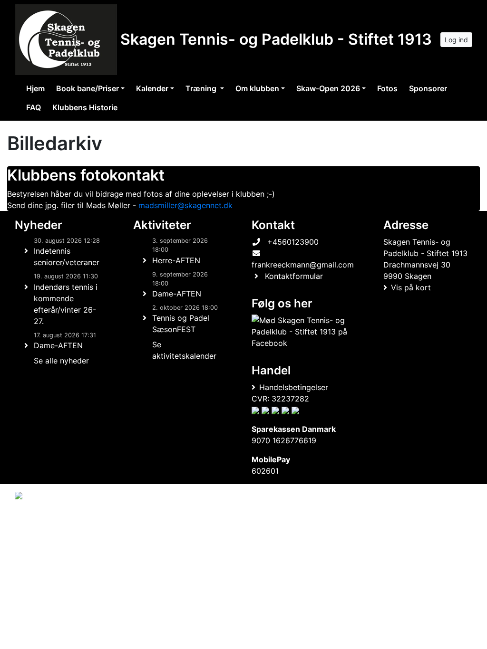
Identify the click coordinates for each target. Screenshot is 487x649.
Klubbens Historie (84, 107)
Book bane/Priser (87, 88)
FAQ (33, 107)
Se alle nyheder (61, 360)
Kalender (152, 88)
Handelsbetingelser (293, 387)
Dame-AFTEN (58, 345)
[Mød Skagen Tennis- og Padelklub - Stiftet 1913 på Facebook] (301, 332)
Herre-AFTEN (176, 260)
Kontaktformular (294, 276)
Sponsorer (428, 88)
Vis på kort (411, 287)
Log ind (456, 40)
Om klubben (257, 88)
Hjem (35, 88)
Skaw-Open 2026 (328, 88)
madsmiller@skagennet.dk (185, 205)
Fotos (387, 88)
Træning (201, 88)
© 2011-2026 (34, 521)
